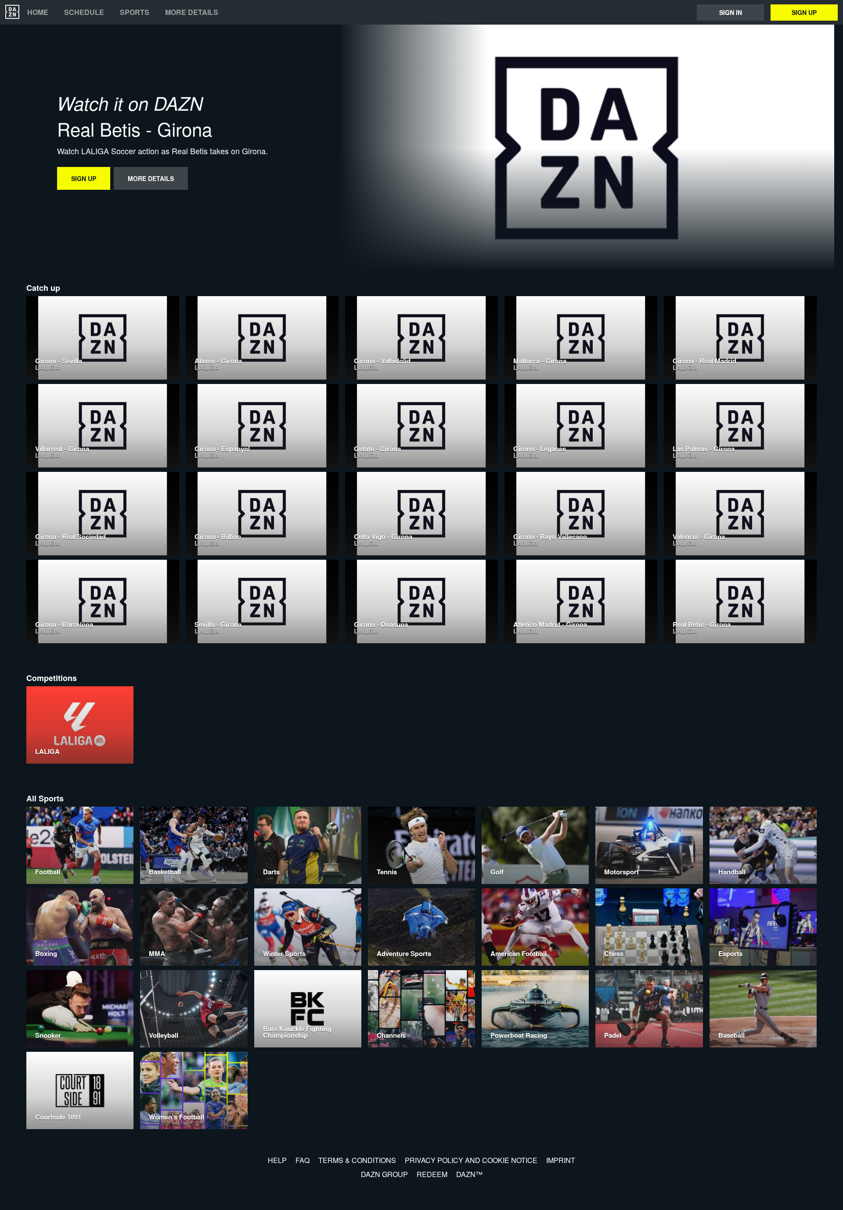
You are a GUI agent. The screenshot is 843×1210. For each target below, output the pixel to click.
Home (37, 12)
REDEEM (432, 1174)
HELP (277, 1160)
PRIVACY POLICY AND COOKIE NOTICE (471, 1160)
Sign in (730, 12)
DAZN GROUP (384, 1174)
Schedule (84, 12)
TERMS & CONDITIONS (357, 1160)
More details (191, 12)
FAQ (302, 1160)
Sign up (804, 12)
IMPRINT (560, 1160)
